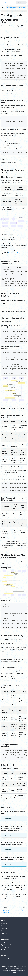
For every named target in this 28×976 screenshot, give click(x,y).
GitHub (3, 923)
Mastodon (4, 959)
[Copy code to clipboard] (25, 63)
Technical (4, 928)
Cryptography (5, 947)
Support (3, 933)
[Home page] (2, 7)
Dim (2, 950)
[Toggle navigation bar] (2, 2)
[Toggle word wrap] (22, 63)
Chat (2, 942)
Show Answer (8, 818)
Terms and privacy (6, 931)
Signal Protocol (5, 945)
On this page (6, 11)
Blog (2, 926)
